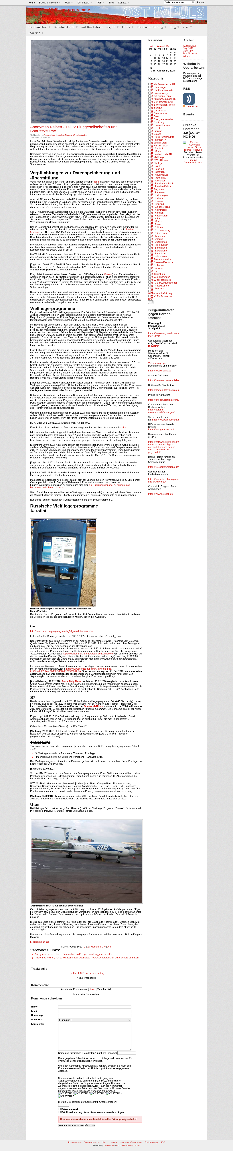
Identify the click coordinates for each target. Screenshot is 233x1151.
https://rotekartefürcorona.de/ (163, 467)
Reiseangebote (75, 1142)
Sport (156, 271)
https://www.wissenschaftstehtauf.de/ (171, 419)
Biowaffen (153, 346)
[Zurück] (151, 46)
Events (157, 128)
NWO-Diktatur (161, 160)
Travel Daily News (71, 681)
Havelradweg (161, 175)
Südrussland (161, 233)
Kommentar (37, 1024)
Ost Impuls (85, 2)
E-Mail (34, 1011)
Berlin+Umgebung (163, 102)
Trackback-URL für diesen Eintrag (86, 973)
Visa (188, 27)
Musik (158, 151)
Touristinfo (159, 274)
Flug (175, 27)
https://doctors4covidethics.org (164, 390)
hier (124, 427)
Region (112, 27)
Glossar (108, 274)
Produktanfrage (151, 1142)
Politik (157, 166)
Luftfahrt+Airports (64, 135)
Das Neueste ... (191, 53)
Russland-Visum (163, 186)
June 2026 (188, 51)
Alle (109, 946)
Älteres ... (188, 56)
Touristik (159, 288)
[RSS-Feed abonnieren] (192, 21)
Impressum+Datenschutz (131, 1142)
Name (34, 1006)
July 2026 (188, 48)
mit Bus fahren (92, 27)
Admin (137, 1145)
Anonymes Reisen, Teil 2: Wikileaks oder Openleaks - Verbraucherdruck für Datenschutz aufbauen (87, 957)
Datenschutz (49, 135)
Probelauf (159, 169)
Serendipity (109, 1145)
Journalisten (160, 143)
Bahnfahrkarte (66, 27)
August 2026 (189, 46)
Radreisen (160, 253)
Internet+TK (160, 140)
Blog (111, 2)
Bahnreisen (161, 248)
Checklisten (160, 110)
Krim (157, 218)
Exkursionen (161, 250)
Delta (156, 116)
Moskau (159, 221)
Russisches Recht (164, 183)
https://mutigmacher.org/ (161, 429)
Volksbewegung (156, 363)
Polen (158, 224)
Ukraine (159, 239)
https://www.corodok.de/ (160, 494)
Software (158, 268)
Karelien (159, 213)
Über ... (105, 1142)
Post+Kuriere (162, 285)
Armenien (160, 192)
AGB (101, 2)
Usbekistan (161, 242)
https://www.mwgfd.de (159, 370)
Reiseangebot (39, 27)
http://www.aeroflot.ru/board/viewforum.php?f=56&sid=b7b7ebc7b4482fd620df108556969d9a (71, 670)
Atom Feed (192, 106)
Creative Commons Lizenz (193, 161)
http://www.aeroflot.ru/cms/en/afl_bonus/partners (88, 653)
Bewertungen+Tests (164, 105)
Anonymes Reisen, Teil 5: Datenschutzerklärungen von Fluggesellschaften (74, 954)
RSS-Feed (199, 21)
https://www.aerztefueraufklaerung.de (167, 380)
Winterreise (161, 256)
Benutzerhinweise (50, 2)
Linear (92, 989)
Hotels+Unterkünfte (164, 137)
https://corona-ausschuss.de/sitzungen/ (161, 411)
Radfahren (159, 172)
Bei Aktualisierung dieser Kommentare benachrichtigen (92, 1112)
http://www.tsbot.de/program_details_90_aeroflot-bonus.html (61, 631)
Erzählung (159, 122)
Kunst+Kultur (161, 145)
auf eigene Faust (162, 96)
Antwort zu (37, 1019)
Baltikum (159, 198)
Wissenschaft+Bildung (160, 293)
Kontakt (124, 2)
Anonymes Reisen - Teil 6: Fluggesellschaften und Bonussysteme (74, 129)
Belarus (159, 201)
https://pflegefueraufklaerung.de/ (165, 400)
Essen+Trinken (162, 125)
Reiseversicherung (152, 27)
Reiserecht (160, 180)
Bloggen (158, 107)
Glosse (157, 134)
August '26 (163, 46)
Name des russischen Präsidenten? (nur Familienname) (87, 1053)
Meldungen (159, 157)
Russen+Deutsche (163, 262)
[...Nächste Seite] (39, 942)
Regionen (159, 189)
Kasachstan (161, 215)
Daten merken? (69, 1109)
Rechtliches (160, 178)
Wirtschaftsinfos (80, 135)
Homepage (37, 1015)
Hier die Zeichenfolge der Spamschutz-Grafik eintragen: (87, 1102)
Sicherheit (159, 265)
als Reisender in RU (164, 84)
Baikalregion (161, 195)
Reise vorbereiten (163, 259)
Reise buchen (161, 245)
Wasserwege (161, 93)
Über (69, 2)
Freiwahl (158, 131)
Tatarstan (160, 236)
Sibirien (159, 227)
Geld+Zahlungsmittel (166, 283)
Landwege (160, 87)
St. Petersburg (162, 230)
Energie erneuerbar (164, 119)
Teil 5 (96, 182)
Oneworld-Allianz (93, 706)
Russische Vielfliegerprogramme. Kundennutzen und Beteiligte (59, 12)
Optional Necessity (124, 1145)
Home (32, 2)
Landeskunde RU (163, 154)
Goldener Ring (162, 207)
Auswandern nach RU (165, 99)
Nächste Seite (98, 946)
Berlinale (159, 148)
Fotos (128, 27)
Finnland (159, 204)
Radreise (36, 33)
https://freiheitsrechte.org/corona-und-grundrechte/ (165, 480)
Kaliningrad (161, 210)
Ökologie (158, 163)
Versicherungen (162, 277)
